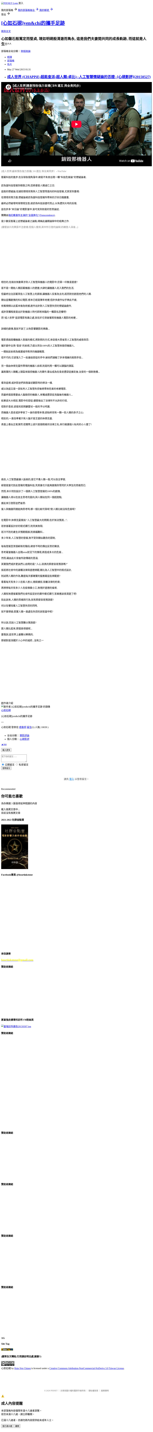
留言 (29, 727)
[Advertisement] (76, 252)
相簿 (9, 57)
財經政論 (25, 51)
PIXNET (54, 1391)
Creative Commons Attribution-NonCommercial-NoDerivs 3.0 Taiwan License (86, 1368)
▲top (4, 744)
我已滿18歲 (7, 1426)
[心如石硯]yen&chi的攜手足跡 (33, 23)
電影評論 (24, 735)
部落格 (10, 60)
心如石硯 (6, 710)
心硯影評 (24, 739)
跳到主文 (6, 31)
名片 (9, 64)
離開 (17, 1426)
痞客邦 (22, 727)
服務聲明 (105, 1391)
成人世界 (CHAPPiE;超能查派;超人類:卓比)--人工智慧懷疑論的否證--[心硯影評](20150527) (79, 77)
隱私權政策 (93, 1391)
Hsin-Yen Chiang (22, 1368)
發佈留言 (6, 768)
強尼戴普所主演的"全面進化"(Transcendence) (31, 215)
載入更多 (6, 750)
